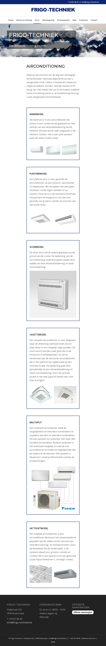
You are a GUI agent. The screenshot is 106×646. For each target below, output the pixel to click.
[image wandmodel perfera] (70, 150)
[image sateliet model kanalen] (42, 575)
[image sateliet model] (66, 575)
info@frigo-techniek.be (19, 622)
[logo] (53, 12)
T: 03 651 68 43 (72, 2)
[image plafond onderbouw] (66, 220)
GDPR (53, 642)
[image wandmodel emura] (54, 150)
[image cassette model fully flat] (66, 396)
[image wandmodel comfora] (38, 150)
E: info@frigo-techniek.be (89, 2)
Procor (93, 638)
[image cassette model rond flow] (42, 396)
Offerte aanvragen (82, 612)
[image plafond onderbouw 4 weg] (42, 220)
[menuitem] (11, 20)
